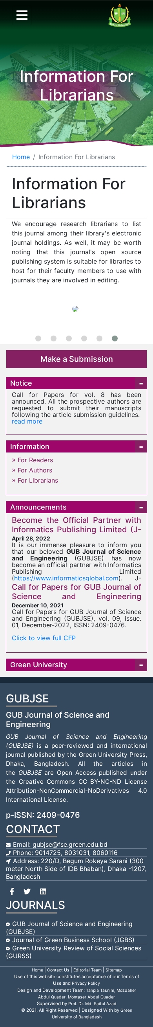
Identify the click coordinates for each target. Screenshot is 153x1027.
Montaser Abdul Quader (91, 997)
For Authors (35, 470)
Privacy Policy (86, 983)
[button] (38, 338)
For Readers (35, 460)
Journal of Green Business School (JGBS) (73, 940)
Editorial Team (87, 970)
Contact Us (58, 970)
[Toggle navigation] (22, 15)
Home (21, 157)
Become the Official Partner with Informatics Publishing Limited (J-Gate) (76, 529)
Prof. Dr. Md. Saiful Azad (92, 1003)
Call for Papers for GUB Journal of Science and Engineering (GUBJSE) (76, 596)
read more (27, 421)
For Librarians (38, 480)
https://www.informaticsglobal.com (66, 578)
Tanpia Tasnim (100, 990)
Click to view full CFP (44, 638)
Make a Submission (76, 359)
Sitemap (114, 970)
